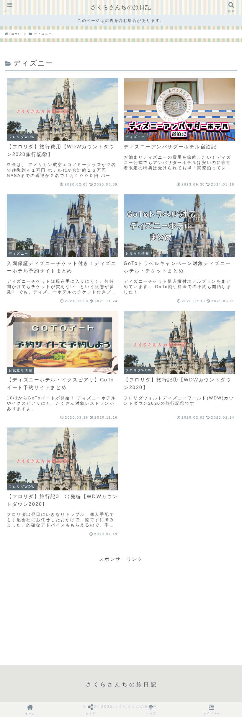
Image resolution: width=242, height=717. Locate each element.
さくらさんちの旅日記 (121, 7)
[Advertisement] (121, 605)
